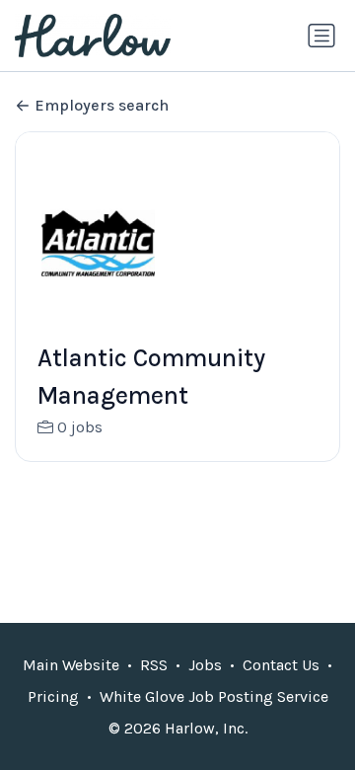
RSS (154, 664)
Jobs (205, 664)
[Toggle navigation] (321, 35)
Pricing (53, 696)
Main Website (71, 664)
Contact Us (281, 664)
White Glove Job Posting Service (214, 696)
